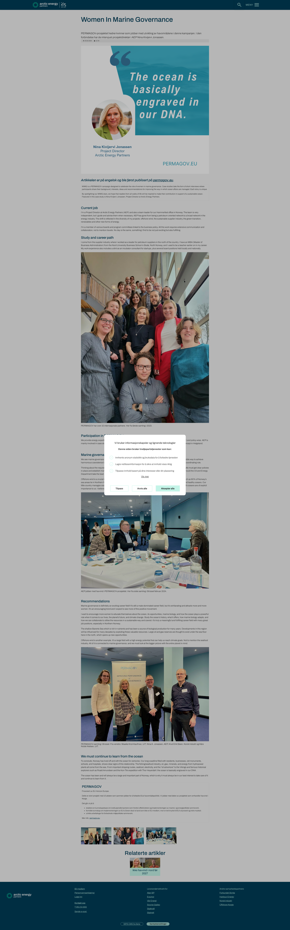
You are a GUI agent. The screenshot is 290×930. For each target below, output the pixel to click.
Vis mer (145, 476)
